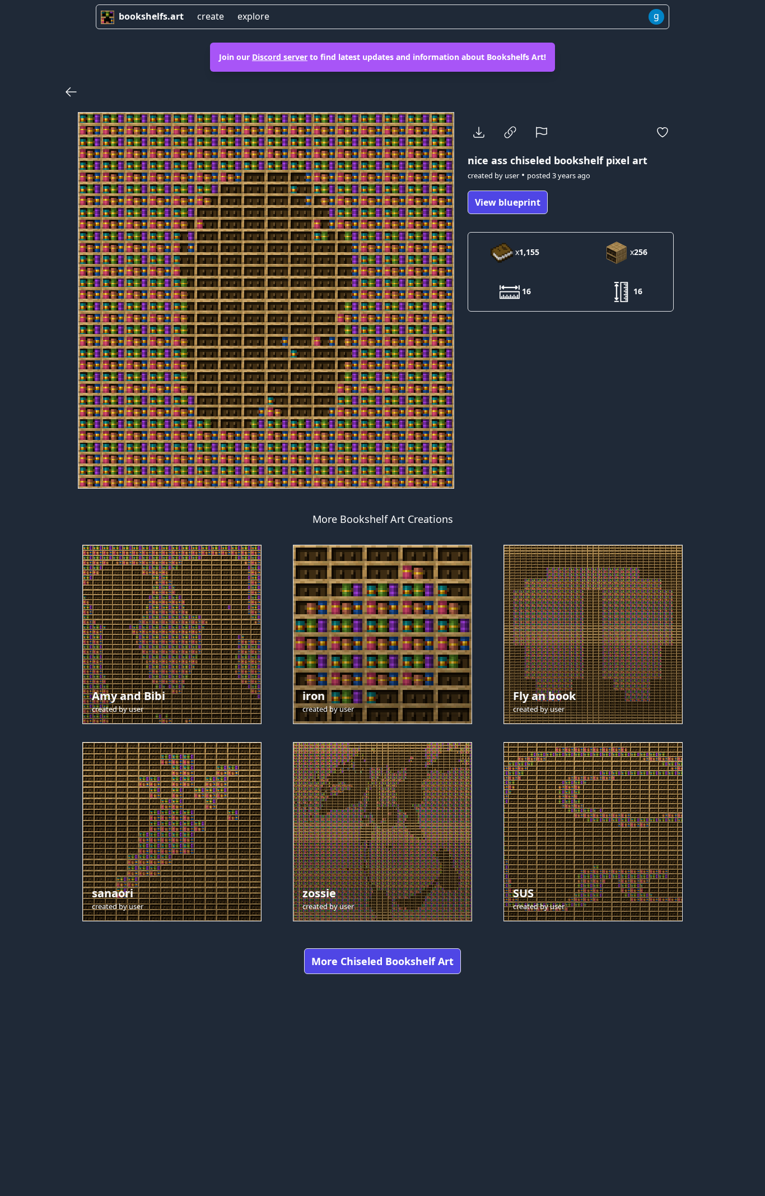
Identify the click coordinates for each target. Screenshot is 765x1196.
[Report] (541, 132)
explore (253, 16)
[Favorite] (662, 132)
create (210, 16)
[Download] (479, 132)
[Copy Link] (510, 132)
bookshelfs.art (151, 16)
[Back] (71, 92)
